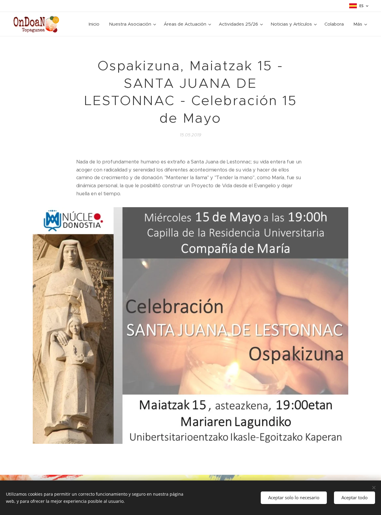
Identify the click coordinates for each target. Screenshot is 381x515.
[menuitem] (95, 24)
